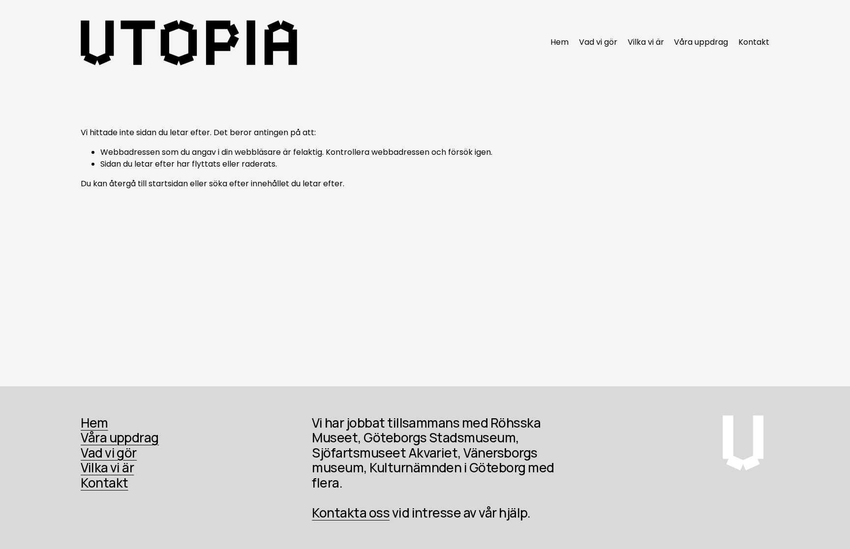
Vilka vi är (646, 42)
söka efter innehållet (249, 183)
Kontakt (753, 42)
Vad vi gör (598, 42)
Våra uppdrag (701, 42)
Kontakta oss (351, 512)
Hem (559, 42)
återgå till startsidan (148, 183)
